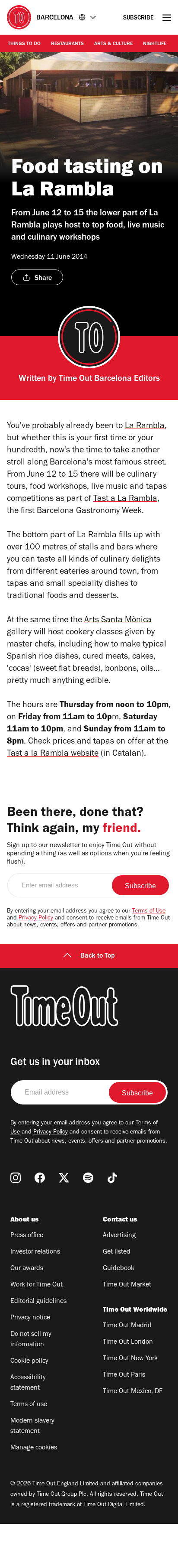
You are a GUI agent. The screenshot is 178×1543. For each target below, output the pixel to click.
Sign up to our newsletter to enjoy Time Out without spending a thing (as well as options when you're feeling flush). (88, 854)
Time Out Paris (124, 1375)
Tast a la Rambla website (53, 754)
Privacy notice (30, 1318)
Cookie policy (29, 1361)
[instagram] (15, 1178)
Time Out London (128, 1342)
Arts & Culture (113, 44)
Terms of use (28, 1404)
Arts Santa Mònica (118, 621)
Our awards (26, 1268)
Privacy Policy (36, 919)
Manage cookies (33, 1448)
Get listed (116, 1252)
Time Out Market (127, 1285)
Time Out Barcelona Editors (109, 379)
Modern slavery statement (32, 1426)
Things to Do (24, 44)
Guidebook (118, 1268)
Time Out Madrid (127, 1325)
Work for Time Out (36, 1285)
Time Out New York (130, 1358)
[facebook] (40, 1178)
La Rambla (145, 426)
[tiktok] (112, 1178)
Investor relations (35, 1252)
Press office (26, 1235)
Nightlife (154, 44)
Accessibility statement (28, 1383)
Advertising (119, 1235)
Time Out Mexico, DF (132, 1391)
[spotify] (88, 1178)
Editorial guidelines (38, 1301)
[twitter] (64, 1178)
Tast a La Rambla (125, 499)
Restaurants (67, 44)
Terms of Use (148, 912)
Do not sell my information (30, 1339)
